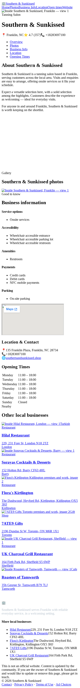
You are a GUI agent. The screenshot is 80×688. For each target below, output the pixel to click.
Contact (7, 684)
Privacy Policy (23, 684)
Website (67, 7)
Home (6, 7)
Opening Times (20, 56)
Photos (14, 7)
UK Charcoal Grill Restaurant (29, 655)
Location (42, 7)
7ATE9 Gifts (18, 648)
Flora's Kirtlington (21, 640)
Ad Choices (63, 684)
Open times (55, 7)
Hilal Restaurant (20, 629)
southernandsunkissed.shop (23, 358)
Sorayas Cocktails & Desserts (29, 633)
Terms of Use (44, 684)
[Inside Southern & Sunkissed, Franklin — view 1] (35, 190)
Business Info (27, 7)
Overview (16, 42)
